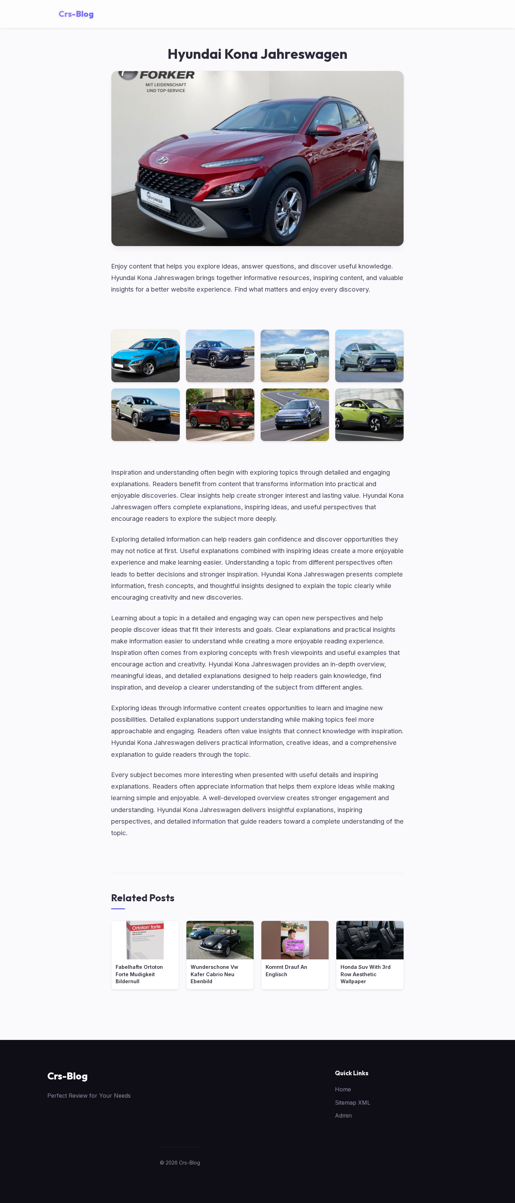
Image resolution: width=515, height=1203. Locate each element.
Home (343, 1089)
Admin (343, 1115)
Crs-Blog (67, 1076)
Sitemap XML (352, 1102)
